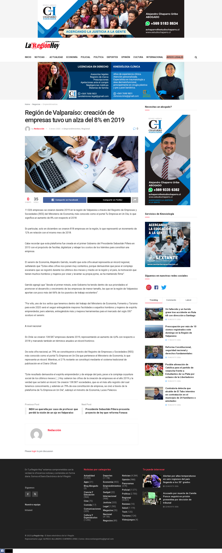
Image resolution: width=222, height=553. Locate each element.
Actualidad (56, 57)
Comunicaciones (92, 509)
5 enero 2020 (54, 129)
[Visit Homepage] (42, 45)
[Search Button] (196, 57)
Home (27, 104)
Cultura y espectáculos (90, 516)
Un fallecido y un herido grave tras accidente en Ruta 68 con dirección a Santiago (180, 312)
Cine (86, 501)
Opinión (125, 57)
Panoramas (128, 483)
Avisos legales (174, 57)
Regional (85, 129)
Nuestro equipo (32, 504)
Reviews (126, 504)
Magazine (108, 510)
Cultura (138, 57)
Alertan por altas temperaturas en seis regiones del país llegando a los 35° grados (179, 479)
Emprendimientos (50, 104)
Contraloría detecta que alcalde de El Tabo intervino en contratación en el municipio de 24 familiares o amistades (180, 394)
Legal (106, 506)
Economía (71, 57)
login (34, 451)
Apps (86, 482)
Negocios (36, 104)
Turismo (126, 516)
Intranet (28, 510)
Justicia (107, 502)
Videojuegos (128, 519)
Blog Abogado (91, 486)
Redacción (39, 129)
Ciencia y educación (89, 493)
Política (98, 57)
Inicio (28, 57)
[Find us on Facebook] (28, 494)
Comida (88, 505)
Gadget (106, 492)
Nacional (107, 514)
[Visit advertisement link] (111, 19)
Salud (125, 508)
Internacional (154, 57)
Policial (85, 57)
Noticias (40, 57)
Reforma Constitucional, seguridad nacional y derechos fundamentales (178, 350)
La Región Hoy (37, 536)
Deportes (112, 57)
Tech (124, 512)
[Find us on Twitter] (35, 494)
